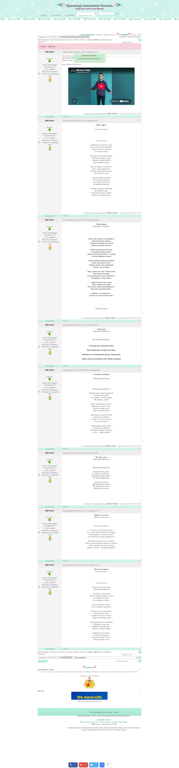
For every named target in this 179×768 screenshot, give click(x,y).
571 (97, 52)
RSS (139, 35)
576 (97, 453)
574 (96, 325)
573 (98, 220)
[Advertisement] (69, 26)
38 (61, 37)
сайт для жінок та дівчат (89, 8)
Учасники (99, 35)
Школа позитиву (80, 40)
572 (97, 121)
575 (99, 370)
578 (98, 565)
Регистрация (81, 58)
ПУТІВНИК (123, 34)
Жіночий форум (43, 40)
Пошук (134, 35)
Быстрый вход (89, 58)
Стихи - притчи (93, 40)
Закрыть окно (97, 58)
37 (59, 37)
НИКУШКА (49, 52)
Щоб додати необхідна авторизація (90, 701)
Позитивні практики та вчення (61, 40)
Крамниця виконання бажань (89, 5)
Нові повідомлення (87, 34)
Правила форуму (109, 35)
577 (98, 511)
